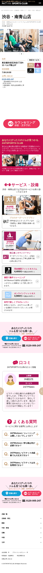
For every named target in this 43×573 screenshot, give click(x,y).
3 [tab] (23, 54)
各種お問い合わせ (7, 559)
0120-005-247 (8, 79)
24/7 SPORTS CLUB (7, 10)
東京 (29, 10)
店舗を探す (13, 338)
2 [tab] (21, 54)
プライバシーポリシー (19, 552)
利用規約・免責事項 (7, 555)
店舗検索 (16, 10)
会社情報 (4, 552)
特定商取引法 (21, 555)
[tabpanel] (21, 40)
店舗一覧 (4, 514)
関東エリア (24, 10)
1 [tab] (19, 54)
